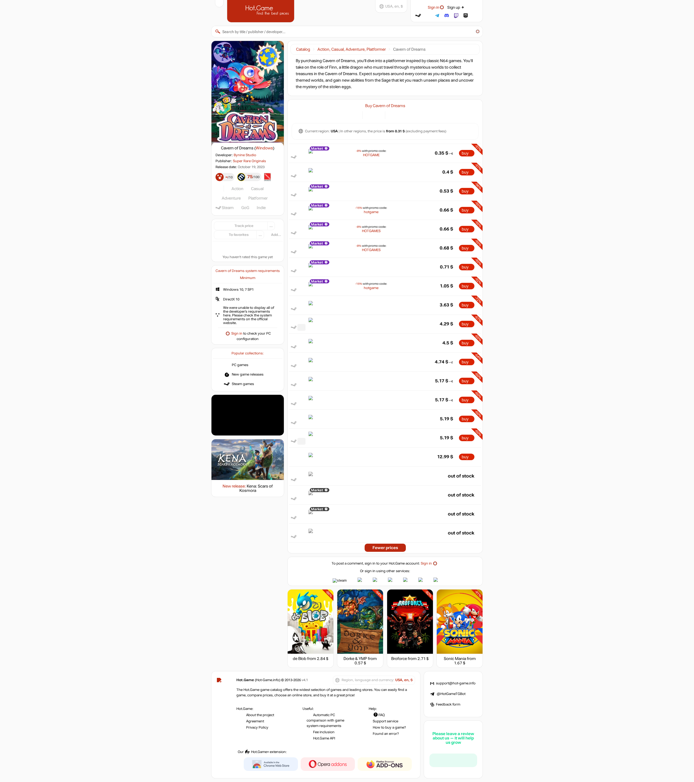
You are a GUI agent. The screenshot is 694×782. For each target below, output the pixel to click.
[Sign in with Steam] (418, 15)
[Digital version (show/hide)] (370, 114)
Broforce (399, 658)
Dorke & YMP (355, 658)
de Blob (299, 658)
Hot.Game (261, 10)
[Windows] (392, 114)
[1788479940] (301, 327)
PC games (240, 365)
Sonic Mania (455, 658)
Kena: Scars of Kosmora (256, 488)
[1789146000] (301, 441)
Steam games (243, 384)
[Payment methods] (355, 114)
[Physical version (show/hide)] (378, 114)
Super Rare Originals (249, 161)
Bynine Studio (245, 155)
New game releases (247, 374)
